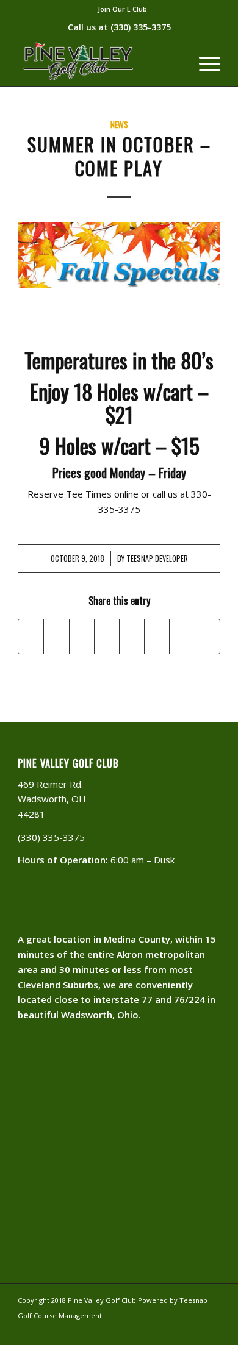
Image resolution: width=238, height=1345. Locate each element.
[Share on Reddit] (182, 636)
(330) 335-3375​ (140, 27)
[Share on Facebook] (30, 636)
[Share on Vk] (157, 636)
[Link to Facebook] (193, 1330)
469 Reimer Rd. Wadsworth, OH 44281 (52, 799)
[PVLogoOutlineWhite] (98, 61)
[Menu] (203, 61)
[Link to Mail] (174, 1330)
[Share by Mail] (207, 636)
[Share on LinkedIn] (107, 636)
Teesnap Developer (157, 558)
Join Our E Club (122, 8)
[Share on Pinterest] (82, 636)
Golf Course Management (60, 1315)
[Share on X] (56, 636)
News (119, 124)
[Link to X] (211, 1330)
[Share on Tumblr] (132, 636)
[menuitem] (122, 9)
